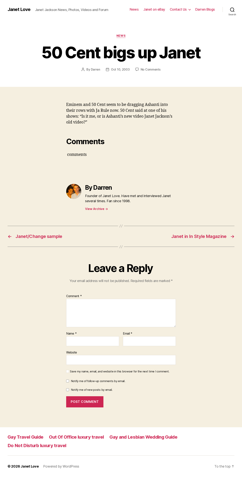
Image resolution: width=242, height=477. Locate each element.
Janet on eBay (154, 9)
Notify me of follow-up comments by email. (98, 381)
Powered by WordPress (61, 466)
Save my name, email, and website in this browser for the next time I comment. (119, 371)
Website (71, 352)
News (134, 9)
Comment (74, 296)
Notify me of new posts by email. (91, 390)
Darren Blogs (205, 9)
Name (71, 333)
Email (127, 333)
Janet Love (19, 9)
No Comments (151, 69)
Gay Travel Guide (25, 437)
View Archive (96, 209)
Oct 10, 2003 (120, 69)
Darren (95, 69)
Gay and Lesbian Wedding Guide (143, 437)
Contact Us (178, 9)
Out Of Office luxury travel (76, 437)
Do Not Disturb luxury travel (37, 445)
